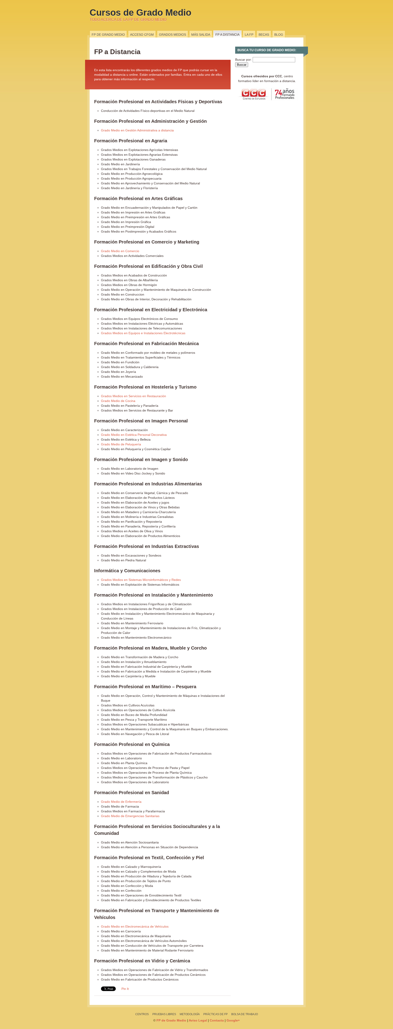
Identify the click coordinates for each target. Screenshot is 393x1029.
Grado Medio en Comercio (120, 251)
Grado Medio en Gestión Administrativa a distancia (137, 130)
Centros (142, 1014)
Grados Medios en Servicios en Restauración (133, 396)
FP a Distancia (227, 34)
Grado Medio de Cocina (118, 401)
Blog (278, 34)
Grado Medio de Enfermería (121, 801)
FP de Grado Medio (108, 34)
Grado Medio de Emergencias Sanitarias (130, 816)
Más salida (200, 34)
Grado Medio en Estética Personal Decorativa (134, 435)
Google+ (233, 1020)
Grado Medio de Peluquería (121, 444)
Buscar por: (243, 59)
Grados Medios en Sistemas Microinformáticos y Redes (141, 580)
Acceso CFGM (142, 34)
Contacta (217, 1020)
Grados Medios (172, 34)
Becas (264, 34)
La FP (249, 34)
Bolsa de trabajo (244, 1014)
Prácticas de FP (215, 1014)
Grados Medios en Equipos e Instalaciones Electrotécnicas (143, 333)
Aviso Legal (198, 1020)
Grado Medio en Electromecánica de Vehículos (135, 926)
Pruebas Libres (164, 1014)
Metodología (190, 1014)
